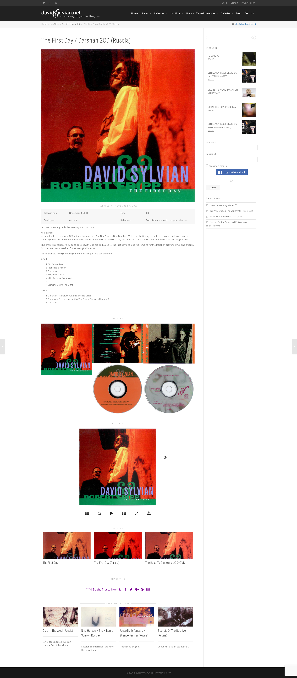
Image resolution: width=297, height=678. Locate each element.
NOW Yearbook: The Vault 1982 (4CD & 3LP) (231, 210)
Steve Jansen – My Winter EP (223, 205)
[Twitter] (44, 3)
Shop (224, 2)
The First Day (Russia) (106, 562)
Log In (213, 187)
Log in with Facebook (234, 172)
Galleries (226, 13)
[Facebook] (50, 3)
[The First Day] (67, 545)
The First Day (50, 562)
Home (134, 13)
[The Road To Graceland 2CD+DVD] (169, 545)
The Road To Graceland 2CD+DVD (165, 562)
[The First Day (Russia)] (118, 545)
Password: (211, 154)
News (145, 13)
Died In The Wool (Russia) (58, 630)
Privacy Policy (248, 2)
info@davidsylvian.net (245, 24)
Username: (211, 142)
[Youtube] (56, 3)
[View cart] (246, 13)
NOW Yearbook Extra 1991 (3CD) (226, 216)
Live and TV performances (201, 13)
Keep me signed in (218, 166)
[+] (66, 349)
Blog (238, 13)
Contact (234, 2)
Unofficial (175, 13)
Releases (159, 13)
